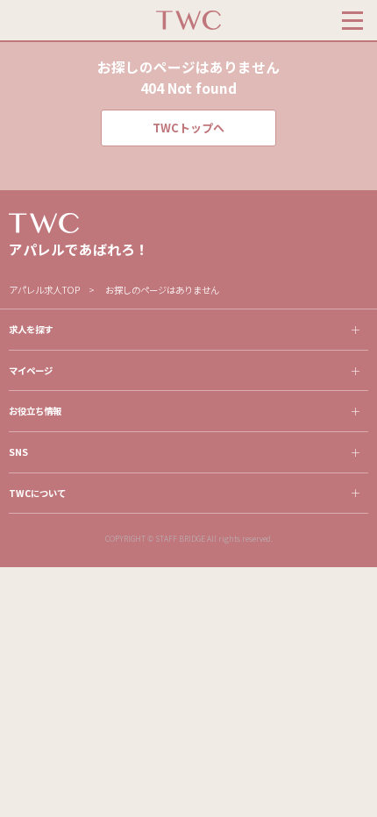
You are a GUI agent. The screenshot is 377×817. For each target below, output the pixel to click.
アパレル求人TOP (44, 289)
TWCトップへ (188, 127)
